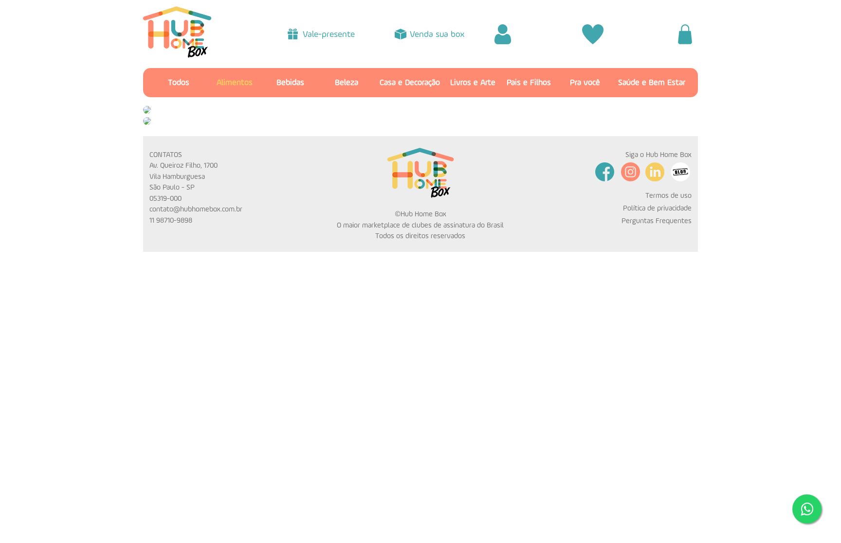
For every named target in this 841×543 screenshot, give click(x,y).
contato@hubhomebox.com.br (195, 209)
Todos (178, 83)
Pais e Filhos (529, 83)
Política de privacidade (657, 208)
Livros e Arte (472, 83)
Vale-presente (329, 34)
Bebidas (290, 83)
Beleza (346, 83)
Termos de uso (668, 195)
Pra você (585, 83)
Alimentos (235, 83)
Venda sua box (437, 34)
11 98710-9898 (170, 220)
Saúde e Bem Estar (651, 83)
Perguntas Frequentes (657, 221)
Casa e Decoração (410, 83)
